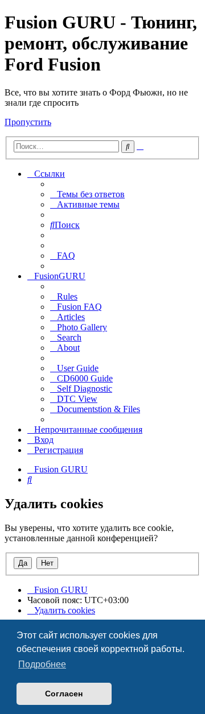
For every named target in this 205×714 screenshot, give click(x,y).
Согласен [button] (64, 693)
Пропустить (28, 122)
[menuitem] (87, 194)
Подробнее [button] (42, 664)
